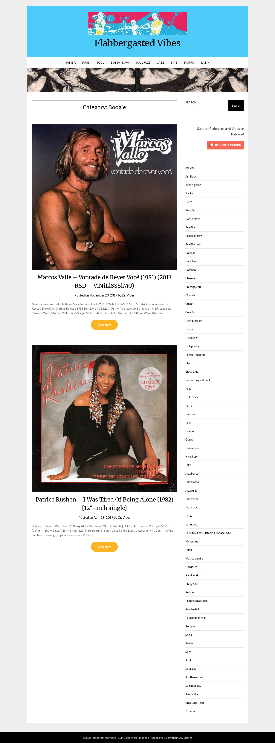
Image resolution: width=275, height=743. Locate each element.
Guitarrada (192, 448)
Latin (205, 62)
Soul (100, 62)
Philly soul (191, 583)
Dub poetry (192, 346)
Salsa (188, 634)
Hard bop (191, 456)
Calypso (190, 252)
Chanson (190, 278)
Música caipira (194, 558)
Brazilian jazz (193, 235)
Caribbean (191, 261)
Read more (104, 324)
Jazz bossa (191, 473)
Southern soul (194, 677)
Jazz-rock (191, 507)
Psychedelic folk (195, 617)
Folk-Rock (191, 397)
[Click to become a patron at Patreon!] (225, 150)
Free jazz (191, 414)
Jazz (160, 62)
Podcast (190, 592)
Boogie (190, 210)
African (190, 167)
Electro (190, 363)
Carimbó (190, 269)
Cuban (189, 303)
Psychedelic (192, 609)
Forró (189, 62)
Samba (70, 62)
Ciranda (190, 295)
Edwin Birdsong (195, 354)
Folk (188, 388)
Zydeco (190, 711)
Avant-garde (193, 184)
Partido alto (193, 575)
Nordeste (191, 566)
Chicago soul (193, 286)
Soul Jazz (143, 62)
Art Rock (190, 176)
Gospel (189, 439)
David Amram (193, 320)
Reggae (190, 626)
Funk (86, 62)
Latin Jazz (191, 524)
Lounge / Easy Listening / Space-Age (208, 532)
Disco (189, 329)
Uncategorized (194, 702)
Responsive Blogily (161, 737)
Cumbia (190, 312)
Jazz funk (191, 490)
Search (190, 102)
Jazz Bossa (192, 482)
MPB (174, 62)
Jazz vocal (191, 499)
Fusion (189, 431)
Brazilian (190, 227)
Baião (189, 193)
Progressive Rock (196, 600)
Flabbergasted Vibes (137, 43)
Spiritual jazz (193, 685)
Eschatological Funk (197, 380)
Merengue (191, 541)
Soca (188, 651)
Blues (188, 202)
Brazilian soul (193, 244)
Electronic (191, 371)
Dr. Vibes (128, 295)
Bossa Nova (120, 62)
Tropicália (191, 694)
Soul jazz (190, 668)
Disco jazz (191, 337)
